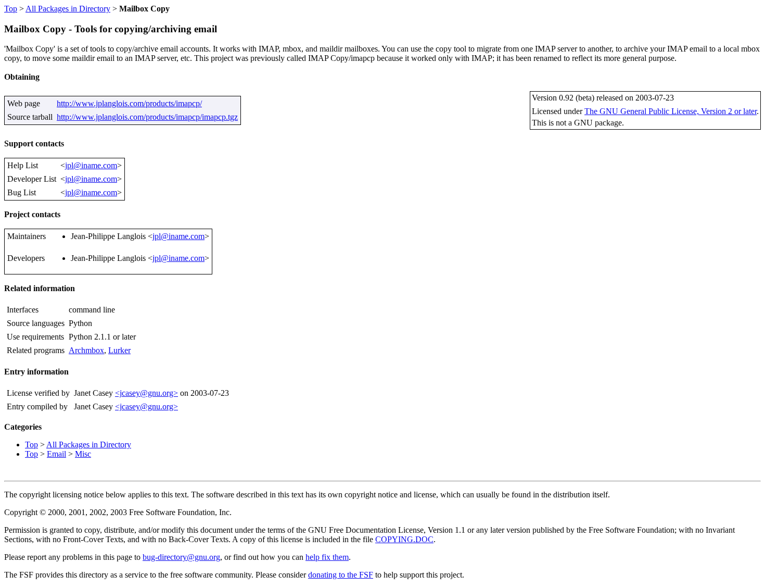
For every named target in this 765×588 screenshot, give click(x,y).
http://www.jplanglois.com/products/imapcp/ (129, 103)
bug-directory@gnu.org (181, 557)
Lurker (119, 350)
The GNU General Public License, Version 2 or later (670, 111)
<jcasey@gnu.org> (146, 393)
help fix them (327, 557)
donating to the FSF (340, 574)
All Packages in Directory (68, 8)
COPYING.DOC (404, 539)
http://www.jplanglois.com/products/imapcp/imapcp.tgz (147, 116)
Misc (83, 453)
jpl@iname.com (91, 165)
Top (10, 8)
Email (56, 453)
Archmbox (86, 350)
